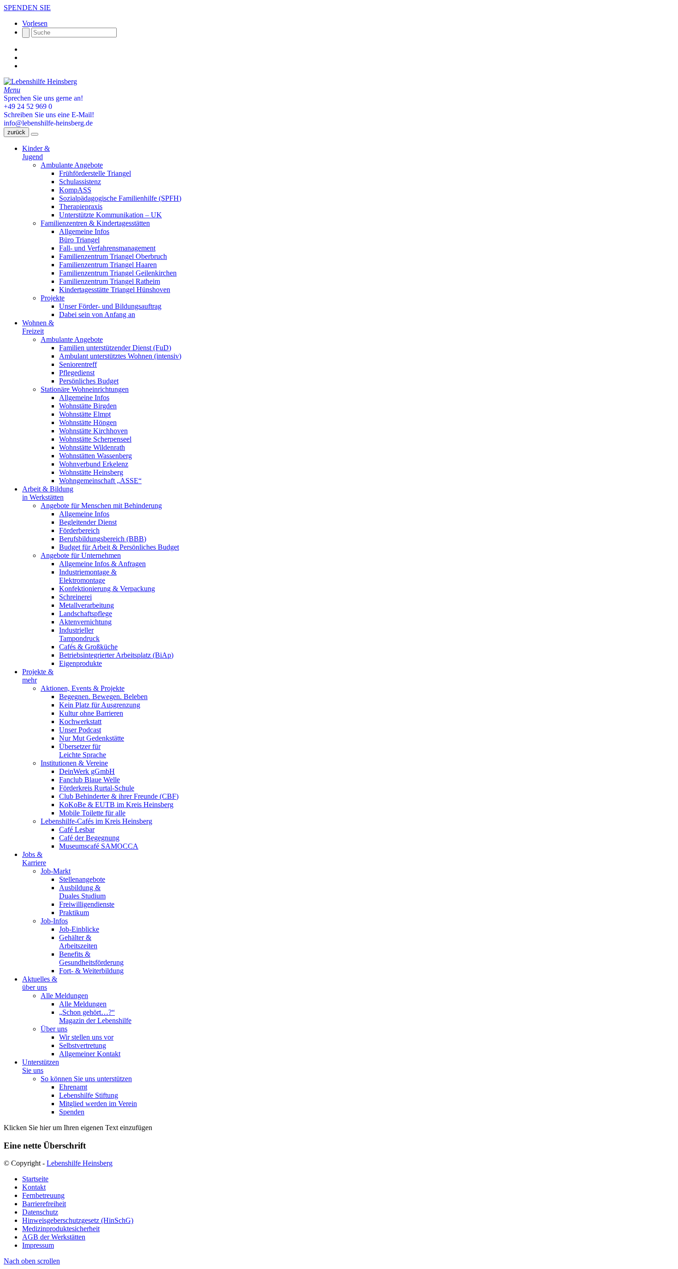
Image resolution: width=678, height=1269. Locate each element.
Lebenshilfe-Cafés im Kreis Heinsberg (96, 821)
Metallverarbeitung (86, 605)
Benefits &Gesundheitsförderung (91, 958)
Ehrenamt (73, 1087)
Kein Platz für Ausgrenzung (99, 705)
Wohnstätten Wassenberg (95, 456)
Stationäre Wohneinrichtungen (85, 389)
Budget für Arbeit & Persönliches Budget (119, 547)
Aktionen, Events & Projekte (83, 688)
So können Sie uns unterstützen (86, 1079)
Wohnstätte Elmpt (85, 414)
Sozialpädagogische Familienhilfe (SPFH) (120, 198)
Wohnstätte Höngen (88, 422)
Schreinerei (75, 597)
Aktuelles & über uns (39, 983)
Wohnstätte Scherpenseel (95, 439)
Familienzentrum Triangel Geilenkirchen (118, 273)
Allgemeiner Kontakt (89, 1054)
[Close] (34, 134)
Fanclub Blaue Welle (89, 780)
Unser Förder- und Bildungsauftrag (110, 306)
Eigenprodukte (80, 663)
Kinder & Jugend (36, 152)
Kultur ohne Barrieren (91, 713)
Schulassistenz (80, 182)
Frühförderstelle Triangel (95, 173)
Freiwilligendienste (86, 904)
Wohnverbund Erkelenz (93, 464)
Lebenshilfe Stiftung (88, 1095)
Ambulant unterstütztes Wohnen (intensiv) (120, 356)
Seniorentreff (78, 364)
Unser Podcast (80, 730)
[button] (35, 23)
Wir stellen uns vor (86, 1037)
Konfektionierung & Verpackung (107, 589)
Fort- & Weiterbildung (91, 971)
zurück (16, 132)
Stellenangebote (82, 879)
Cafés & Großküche (88, 647)
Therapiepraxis (80, 206)
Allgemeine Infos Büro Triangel (84, 235)
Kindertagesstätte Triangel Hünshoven (114, 289)
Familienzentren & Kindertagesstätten (95, 223)
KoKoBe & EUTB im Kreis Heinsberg (116, 804)
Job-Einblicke (79, 929)
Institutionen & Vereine (74, 763)
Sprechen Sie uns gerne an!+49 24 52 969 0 (43, 102)
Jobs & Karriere (34, 858)
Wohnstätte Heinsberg (91, 472)
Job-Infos (54, 921)
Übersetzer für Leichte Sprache (82, 750)
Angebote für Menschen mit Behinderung (101, 505)
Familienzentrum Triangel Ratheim (109, 281)
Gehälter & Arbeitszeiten (78, 942)
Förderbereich (79, 530)
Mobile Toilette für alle (92, 813)
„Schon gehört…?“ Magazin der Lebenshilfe (95, 1016)
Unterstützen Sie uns (40, 1066)
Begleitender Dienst (88, 522)
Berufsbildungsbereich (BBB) (102, 539)
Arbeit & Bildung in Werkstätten (47, 493)
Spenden (71, 1112)
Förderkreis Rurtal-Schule (96, 788)
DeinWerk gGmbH (87, 771)
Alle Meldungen (64, 996)
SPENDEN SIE (27, 8)
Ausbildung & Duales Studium (82, 892)
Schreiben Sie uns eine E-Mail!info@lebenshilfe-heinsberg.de (49, 119)
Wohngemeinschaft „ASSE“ (100, 481)
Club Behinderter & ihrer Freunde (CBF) (118, 796)
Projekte (53, 298)
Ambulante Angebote (72, 165)
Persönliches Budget (89, 381)
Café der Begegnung (89, 838)
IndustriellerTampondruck (79, 634)
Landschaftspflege (85, 613)
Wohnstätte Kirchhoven (93, 431)
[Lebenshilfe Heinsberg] (40, 81)
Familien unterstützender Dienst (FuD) (115, 348)
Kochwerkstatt (80, 721)
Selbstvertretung (82, 1045)
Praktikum (74, 912)
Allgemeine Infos (84, 397)
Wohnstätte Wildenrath (92, 447)
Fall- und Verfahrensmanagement (107, 248)
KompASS (75, 190)
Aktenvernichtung (85, 622)
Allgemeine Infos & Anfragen (102, 564)
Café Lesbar (77, 829)
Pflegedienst (77, 373)
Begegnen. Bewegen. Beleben (103, 696)
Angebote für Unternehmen (81, 555)
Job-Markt (56, 871)
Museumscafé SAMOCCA (98, 846)
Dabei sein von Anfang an (97, 314)
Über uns (54, 1029)
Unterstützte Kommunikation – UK (110, 215)
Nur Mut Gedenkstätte (91, 738)
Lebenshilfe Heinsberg (80, 1163)
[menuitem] (348, 1179)
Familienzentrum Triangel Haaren (108, 265)
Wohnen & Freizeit (38, 327)
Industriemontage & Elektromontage (88, 576)
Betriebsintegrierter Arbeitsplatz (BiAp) (116, 655)
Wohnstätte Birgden (88, 406)
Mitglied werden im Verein (98, 1103)
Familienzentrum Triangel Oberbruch (113, 256)
